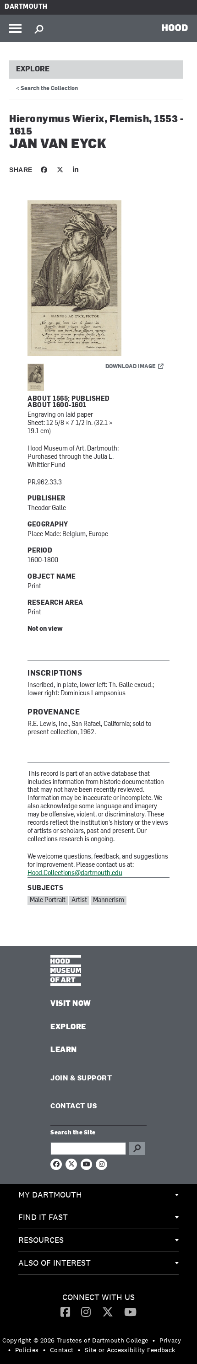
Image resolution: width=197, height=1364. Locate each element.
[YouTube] (130, 1311)
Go (137, 1148)
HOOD (175, 27)
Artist (79, 900)
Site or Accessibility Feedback (130, 1350)
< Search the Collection (47, 88)
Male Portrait (48, 900)
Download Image (130, 367)
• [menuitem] (154, 1340)
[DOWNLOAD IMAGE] (98, 278)
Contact (61, 1350)
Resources (41, 1240)
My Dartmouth (50, 1194)
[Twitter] (107, 1311)
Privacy (170, 1340)
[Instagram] (86, 1311)
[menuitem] (98, 1195)
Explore (32, 69)
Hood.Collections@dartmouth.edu (74, 873)
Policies (26, 1350)
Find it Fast (43, 1217)
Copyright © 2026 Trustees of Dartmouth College (75, 1340)
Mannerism (108, 900)
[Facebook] (65, 1311)
